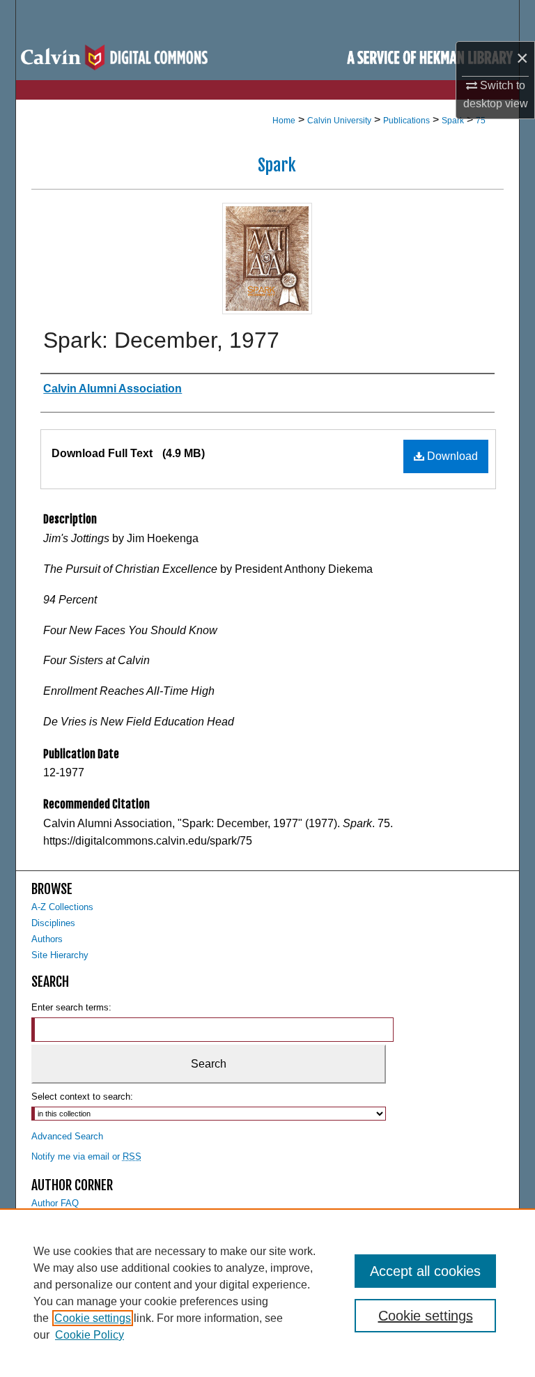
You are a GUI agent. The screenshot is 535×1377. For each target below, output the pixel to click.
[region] (267, 1292)
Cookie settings (92, 1318)
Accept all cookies (425, 1271)
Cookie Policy (89, 1335)
